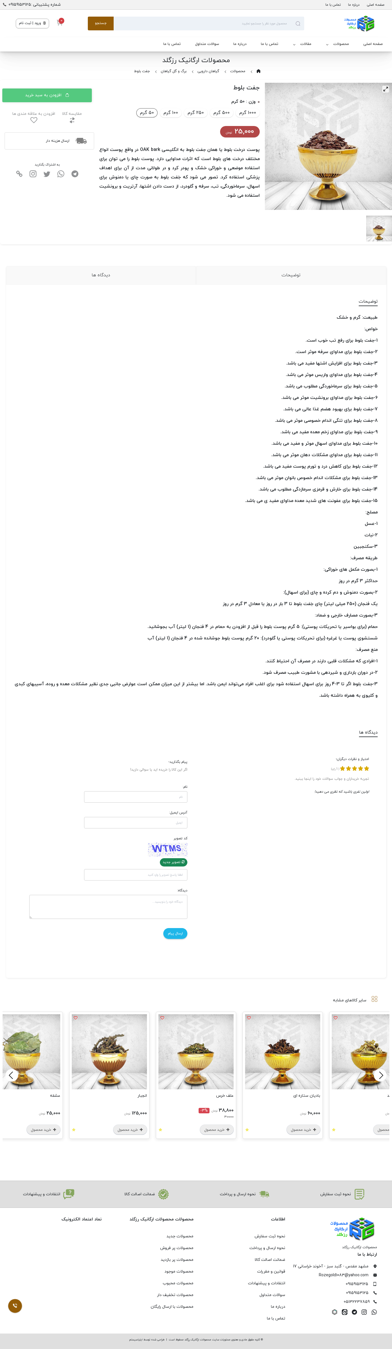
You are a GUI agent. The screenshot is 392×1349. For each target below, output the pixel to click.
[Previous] (380, 1075)
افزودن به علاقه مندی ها (33, 114)
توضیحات (291, 275)
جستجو (100, 23)
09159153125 (357, 1284)
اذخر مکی (50, 1095)
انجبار (226, 1095)
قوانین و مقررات (271, 1271)
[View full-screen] (385, 89)
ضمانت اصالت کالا (270, 1260)
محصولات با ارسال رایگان (172, 1306)
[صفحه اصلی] (340, 23)
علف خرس (309, 1095)
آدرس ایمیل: (178, 812)
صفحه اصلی (375, 5)
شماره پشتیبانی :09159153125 (35, 4)
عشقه (139, 1095)
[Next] (11, 1075)
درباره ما (354, 5)
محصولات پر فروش (176, 1248)
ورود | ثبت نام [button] (30, 23)
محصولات (341, 44)
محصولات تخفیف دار (175, 1295)
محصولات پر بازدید (177, 1260)
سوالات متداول (207, 44)
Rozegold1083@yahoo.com (343, 1275)
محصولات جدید (179, 1236)
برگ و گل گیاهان (174, 71)
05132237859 (357, 1302)
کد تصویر (180, 838)
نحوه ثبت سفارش (270, 1236)
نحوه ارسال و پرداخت (267, 1248)
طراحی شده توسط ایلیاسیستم (146, 1340)
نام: (185, 787)
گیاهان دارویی (208, 71)
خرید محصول (299, 1130)
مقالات (305, 44)
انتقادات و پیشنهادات (266, 1283)
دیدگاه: (182, 890)
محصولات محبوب (178, 1283)
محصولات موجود (178, 1271)
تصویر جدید (172, 862)
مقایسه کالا (72, 114)
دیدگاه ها (101, 275)
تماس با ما (333, 5)
